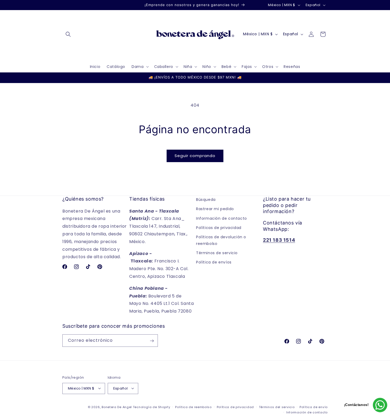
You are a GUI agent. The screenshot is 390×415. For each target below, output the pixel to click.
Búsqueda (206, 199)
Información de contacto (221, 218)
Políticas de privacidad (218, 227)
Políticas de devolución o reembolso (221, 240)
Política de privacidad (235, 407)
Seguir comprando (195, 155)
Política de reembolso (193, 407)
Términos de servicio (217, 253)
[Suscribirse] (152, 341)
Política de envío (314, 407)
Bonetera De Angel (117, 407)
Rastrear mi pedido (215, 208)
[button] (68, 34)
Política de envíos (214, 262)
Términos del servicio (277, 407)
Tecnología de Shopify (151, 407)
